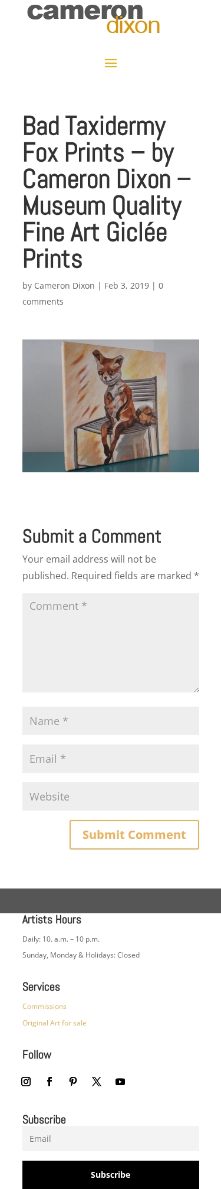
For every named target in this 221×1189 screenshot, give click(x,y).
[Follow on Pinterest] (73, 1081)
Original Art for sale (54, 1023)
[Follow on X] (96, 1081)
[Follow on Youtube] (120, 1081)
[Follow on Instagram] (26, 1081)
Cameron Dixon (64, 285)
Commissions (44, 1006)
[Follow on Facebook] (49, 1081)
